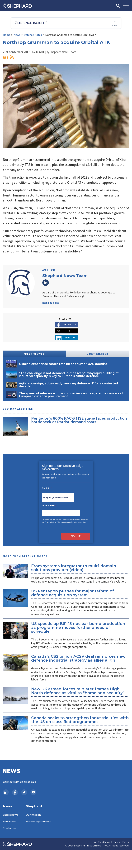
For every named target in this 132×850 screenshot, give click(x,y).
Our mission (33, 814)
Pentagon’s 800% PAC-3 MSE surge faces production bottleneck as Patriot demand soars (79, 420)
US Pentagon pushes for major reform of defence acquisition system (72, 593)
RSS (5, 57)
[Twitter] (24, 792)
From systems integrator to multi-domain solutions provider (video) (73, 567)
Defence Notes (33, 35)
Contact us (9, 828)
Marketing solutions (38, 821)
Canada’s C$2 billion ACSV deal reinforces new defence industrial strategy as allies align (78, 658)
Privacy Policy (50, 522)
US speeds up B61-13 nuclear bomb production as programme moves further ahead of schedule (78, 627)
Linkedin (69, 337)
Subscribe (9, 821)
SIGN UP (76, 536)
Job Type (49, 505)
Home (6, 35)
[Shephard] (17, 6)
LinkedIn (45, 282)
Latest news (10, 814)
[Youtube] (33, 792)
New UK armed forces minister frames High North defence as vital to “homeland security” (77, 691)
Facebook (70, 324)
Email (47, 488)
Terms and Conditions (97, 842)
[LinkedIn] (6, 792)
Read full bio (50, 303)
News (17, 35)
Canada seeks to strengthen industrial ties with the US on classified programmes (80, 719)
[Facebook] (15, 792)
